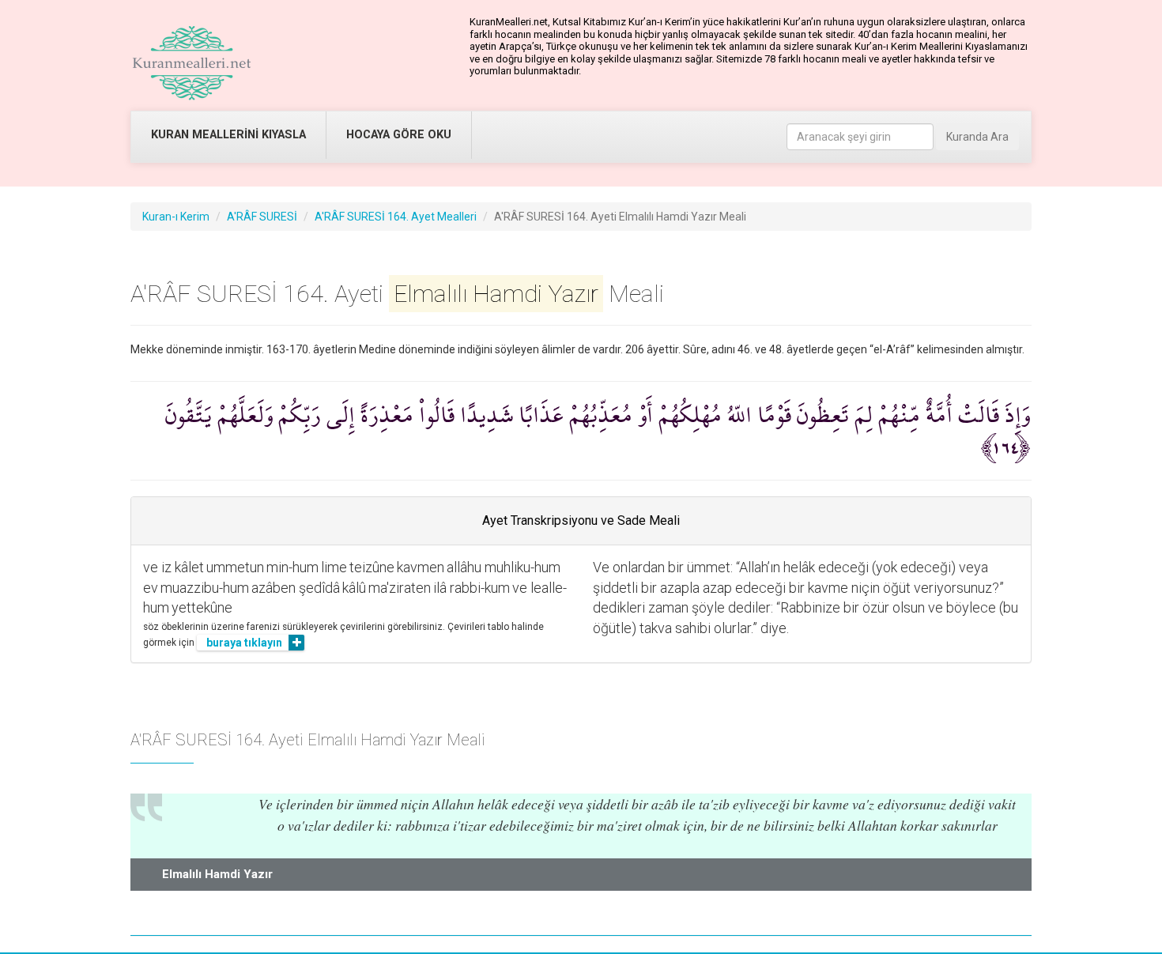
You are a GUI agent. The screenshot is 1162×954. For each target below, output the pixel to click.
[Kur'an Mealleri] (191, 63)
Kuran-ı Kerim (175, 216)
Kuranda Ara (977, 136)
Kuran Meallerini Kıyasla (228, 134)
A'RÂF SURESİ (262, 216)
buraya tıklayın (244, 642)
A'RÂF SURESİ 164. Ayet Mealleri (396, 216)
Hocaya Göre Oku (398, 134)
